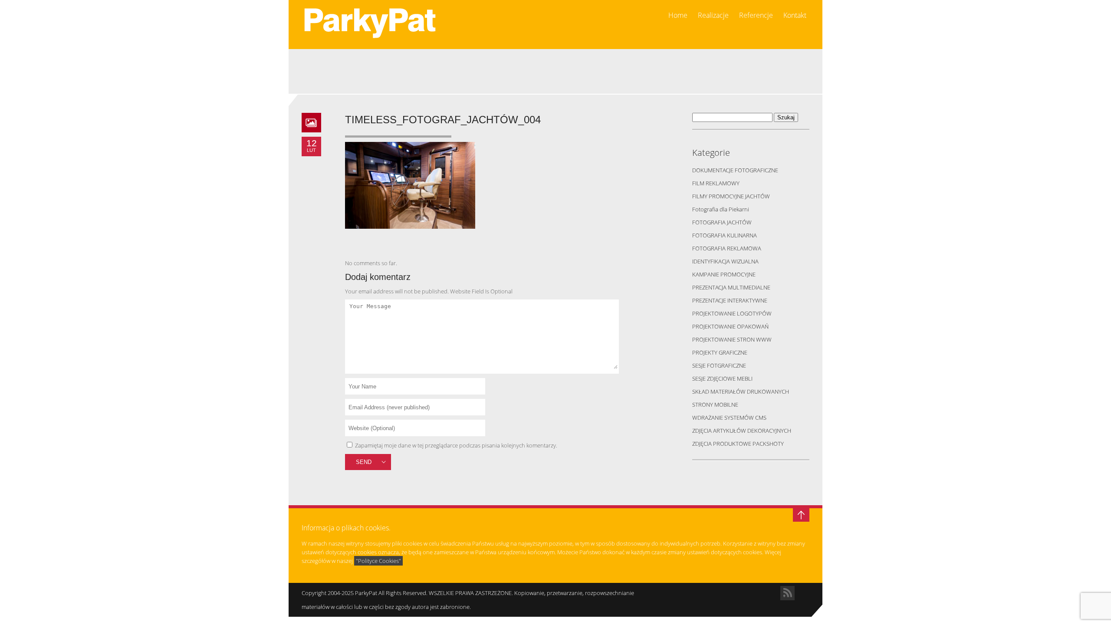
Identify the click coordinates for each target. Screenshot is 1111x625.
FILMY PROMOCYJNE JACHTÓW (731, 196)
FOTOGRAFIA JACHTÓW (722, 222)
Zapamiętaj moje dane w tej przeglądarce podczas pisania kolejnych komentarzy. (456, 445)
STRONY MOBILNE (715, 404)
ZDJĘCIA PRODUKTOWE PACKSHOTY (738, 443)
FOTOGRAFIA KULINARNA (724, 235)
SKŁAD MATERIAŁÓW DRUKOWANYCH (740, 391)
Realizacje (713, 15)
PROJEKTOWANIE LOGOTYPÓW (732, 313)
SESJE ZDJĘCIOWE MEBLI (722, 378)
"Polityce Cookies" (378, 561)
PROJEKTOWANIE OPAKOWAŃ (730, 326)
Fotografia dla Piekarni (720, 209)
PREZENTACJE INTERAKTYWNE (729, 300)
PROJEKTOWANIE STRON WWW (732, 339)
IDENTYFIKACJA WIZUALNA (725, 261)
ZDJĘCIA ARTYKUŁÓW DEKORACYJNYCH (741, 430)
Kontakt (794, 15)
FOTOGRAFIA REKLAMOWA (726, 248)
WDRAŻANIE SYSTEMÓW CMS (729, 417)
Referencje (756, 15)
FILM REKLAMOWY (716, 183)
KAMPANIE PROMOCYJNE (724, 274)
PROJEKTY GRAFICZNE (719, 352)
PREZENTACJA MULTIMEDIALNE (731, 287)
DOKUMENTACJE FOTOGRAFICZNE (735, 170)
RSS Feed (787, 593)
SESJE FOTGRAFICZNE (719, 365)
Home (677, 15)
